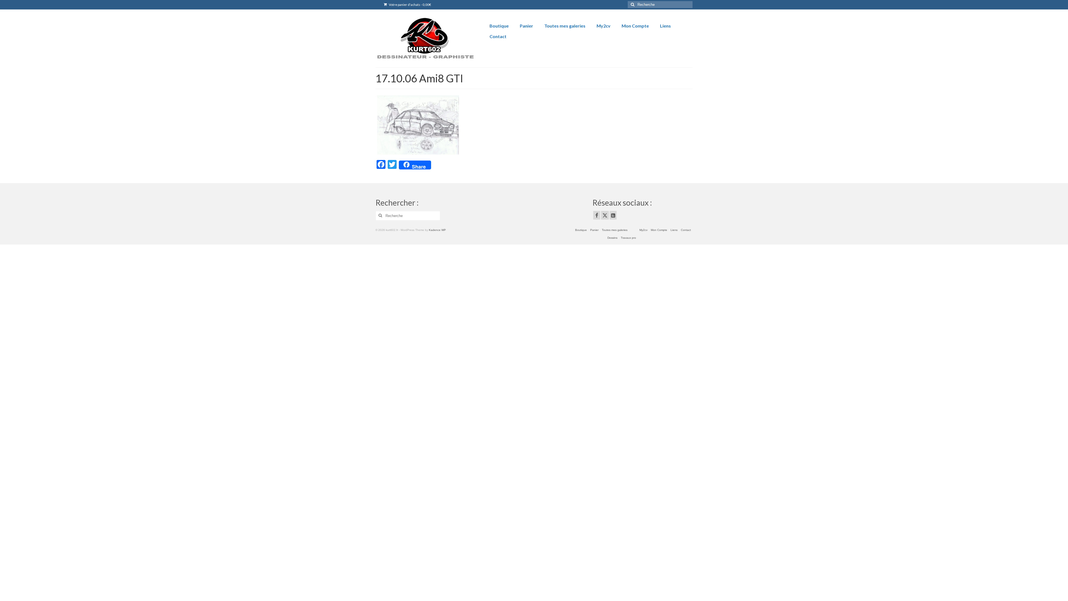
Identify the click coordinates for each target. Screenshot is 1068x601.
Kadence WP (437, 229)
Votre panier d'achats (409, 5)
